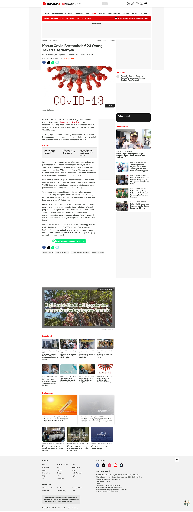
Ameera (44, 464)
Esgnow (44, 476)
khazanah (79, 13)
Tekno (59, 473)
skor (70, 13)
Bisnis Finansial (114, 13)
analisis (102, 13)
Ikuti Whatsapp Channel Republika (70, 241)
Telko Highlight (86, 18)
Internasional (70, 18)
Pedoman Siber (76, 488)
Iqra (58, 467)
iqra (87, 13)
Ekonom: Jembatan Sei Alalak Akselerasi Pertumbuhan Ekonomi (86, 152)
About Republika (47, 488)
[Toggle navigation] (44, 3)
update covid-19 (48, 252)
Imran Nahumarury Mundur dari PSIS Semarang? (50, 151)
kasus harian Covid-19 (70, 122)
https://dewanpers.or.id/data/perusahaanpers (58, 501)
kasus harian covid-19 (62, 252)
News (49, 40)
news (94, 13)
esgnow (126, 13)
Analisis (59, 470)
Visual (59, 476)
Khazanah (45, 467)
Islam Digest (76, 467)
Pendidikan (55, 18)
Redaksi (59, 488)
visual (134, 13)
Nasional (46, 18)
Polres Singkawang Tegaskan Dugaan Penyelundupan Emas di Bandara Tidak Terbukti (133, 78)
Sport (62, 18)
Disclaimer (45, 490)
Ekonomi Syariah (59, 13)
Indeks (146, 13)
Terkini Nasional (122, 126)
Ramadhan (60, 478)
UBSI (77, 18)
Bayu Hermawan (69, 58)
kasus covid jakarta (98, 252)
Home (44, 40)
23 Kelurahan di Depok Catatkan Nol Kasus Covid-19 (68, 151)
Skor (73, 464)
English (74, 476)
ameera (47, 13)
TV (141, 13)
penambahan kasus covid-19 (80, 252)
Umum (55, 40)
